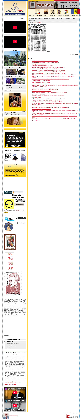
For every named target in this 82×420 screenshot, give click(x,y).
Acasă (30, 15)
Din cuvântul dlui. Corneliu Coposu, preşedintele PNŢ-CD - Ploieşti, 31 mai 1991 (48, 71)
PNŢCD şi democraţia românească (39, 64)
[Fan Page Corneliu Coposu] (15, 16)
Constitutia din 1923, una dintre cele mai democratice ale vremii (45, 61)
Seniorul (45, 15)
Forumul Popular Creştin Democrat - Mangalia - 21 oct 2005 (44, 88)
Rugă (13, 128)
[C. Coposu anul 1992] (11, 74)
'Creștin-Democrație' (37, 22)
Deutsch (20, 87)
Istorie (5, 212)
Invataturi (9, 348)
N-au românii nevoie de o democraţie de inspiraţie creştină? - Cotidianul (46, 100)
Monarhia (65, 15)
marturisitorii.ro (11, 346)
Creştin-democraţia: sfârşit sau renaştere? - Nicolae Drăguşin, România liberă (48, 95)
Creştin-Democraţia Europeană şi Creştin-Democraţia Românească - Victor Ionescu (49, 92)
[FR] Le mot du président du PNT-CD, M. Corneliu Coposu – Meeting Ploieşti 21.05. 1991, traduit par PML (54, 118)
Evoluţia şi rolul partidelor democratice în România (42, 65)
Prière (16, 128)
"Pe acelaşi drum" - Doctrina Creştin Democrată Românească (45, 89)
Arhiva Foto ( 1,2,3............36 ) (13, 67)
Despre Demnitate (9, 215)
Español (20, 88)
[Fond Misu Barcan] (20, 74)
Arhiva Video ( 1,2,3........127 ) (13, 76)
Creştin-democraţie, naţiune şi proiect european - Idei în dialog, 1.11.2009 (47, 101)
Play (25, 112)
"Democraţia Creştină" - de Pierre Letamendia (41, 91)
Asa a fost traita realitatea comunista (12, 382)
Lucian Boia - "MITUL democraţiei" (39, 94)
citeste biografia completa (10, 384)
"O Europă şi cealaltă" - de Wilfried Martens (41, 82)
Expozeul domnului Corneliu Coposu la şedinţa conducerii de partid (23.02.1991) (48, 70)
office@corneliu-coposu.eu (13, 415)
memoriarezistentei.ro (13, 343)
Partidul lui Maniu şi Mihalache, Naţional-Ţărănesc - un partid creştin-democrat (48, 67)
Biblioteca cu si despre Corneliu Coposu (15, 150)
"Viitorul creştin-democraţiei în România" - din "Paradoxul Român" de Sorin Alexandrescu (50, 79)
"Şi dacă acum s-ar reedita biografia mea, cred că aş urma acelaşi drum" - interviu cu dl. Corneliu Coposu (54, 74)
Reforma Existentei (36, 120)
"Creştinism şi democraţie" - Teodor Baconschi (41, 109)
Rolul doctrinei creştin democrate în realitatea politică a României (45, 62)
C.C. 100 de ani (37, 15)
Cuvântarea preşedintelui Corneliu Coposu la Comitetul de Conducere (46, 68)
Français (10, 87)
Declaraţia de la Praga (36, 97)
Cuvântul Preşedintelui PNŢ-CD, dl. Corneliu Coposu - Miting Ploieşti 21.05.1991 (48, 73)
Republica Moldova (75, 15)
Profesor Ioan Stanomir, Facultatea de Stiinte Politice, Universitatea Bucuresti (15, 315)
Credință (59, 15)
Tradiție (52, 15)
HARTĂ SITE (8, 90)
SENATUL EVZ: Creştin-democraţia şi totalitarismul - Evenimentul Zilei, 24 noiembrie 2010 (50, 107)
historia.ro (10, 341)
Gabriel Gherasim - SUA (13, 339)
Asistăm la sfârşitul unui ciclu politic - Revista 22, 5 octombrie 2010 (46, 106)
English (9, 88)
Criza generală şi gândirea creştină (39, 83)
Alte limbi (8, 85)
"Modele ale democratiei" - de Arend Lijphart (41, 80)
